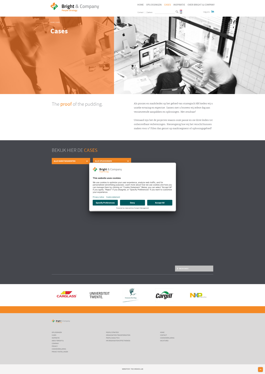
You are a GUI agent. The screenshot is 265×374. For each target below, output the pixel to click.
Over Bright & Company (201, 5)
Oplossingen (154, 5)
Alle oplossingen (103, 161)
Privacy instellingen (60, 352)
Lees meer (55, 262)
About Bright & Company (57, 342)
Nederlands (181, 10)
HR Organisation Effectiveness (118, 341)
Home (140, 5)
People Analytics (112, 338)
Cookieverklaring (59, 349)
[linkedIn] (213, 12)
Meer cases (183, 268)
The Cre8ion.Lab (137, 369)
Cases (167, 5)
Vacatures (164, 341)
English (181, 13)
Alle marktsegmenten (64, 161)
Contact (140, 12)
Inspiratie (179, 5)
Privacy (55, 346)
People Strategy (112, 332)
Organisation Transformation (118, 335)
